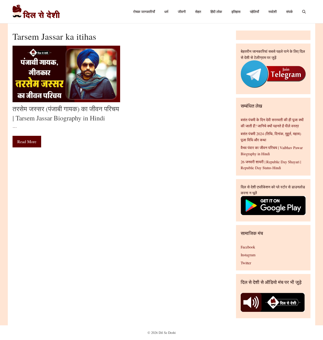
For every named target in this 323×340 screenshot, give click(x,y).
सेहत (198, 11)
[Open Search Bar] (303, 11)
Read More (26, 141)
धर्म (166, 11)
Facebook (248, 246)
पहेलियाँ (254, 11)
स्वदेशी (272, 11)
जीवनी (182, 11)
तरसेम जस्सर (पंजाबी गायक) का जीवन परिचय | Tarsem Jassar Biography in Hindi (66, 113)
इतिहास (235, 11)
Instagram (248, 254)
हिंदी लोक (216, 11)
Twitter (246, 262)
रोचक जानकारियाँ (144, 11)
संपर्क (289, 11)
